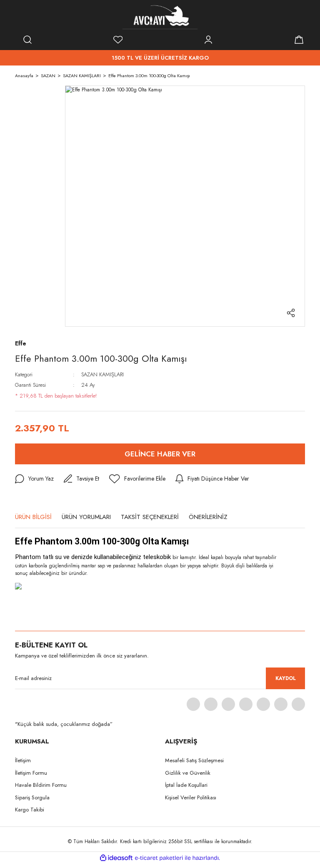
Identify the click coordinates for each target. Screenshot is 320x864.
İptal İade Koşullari (186, 785)
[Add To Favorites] (137, 479)
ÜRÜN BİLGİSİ (33, 516)
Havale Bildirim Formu (41, 785)
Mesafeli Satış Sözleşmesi (194, 760)
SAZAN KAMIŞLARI (102, 374)
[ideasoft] (116, 858)
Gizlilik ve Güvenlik (187, 773)
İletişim (23, 760)
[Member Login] (208, 39)
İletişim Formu (31, 773)
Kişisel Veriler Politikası (190, 797)
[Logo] (160, 16)
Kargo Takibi (29, 810)
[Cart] (298, 39)
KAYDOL (285, 678)
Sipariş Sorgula (32, 797)
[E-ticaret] (159, 858)
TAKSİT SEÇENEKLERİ (150, 516)
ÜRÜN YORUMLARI (86, 516)
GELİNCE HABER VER (160, 454)
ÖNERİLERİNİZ (208, 516)
